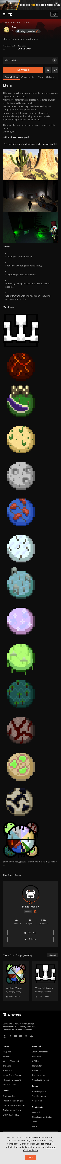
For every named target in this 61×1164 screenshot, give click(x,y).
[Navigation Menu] (4, 14)
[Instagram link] (4, 1036)
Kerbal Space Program (12, 1075)
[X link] (26, 1036)
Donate (32, 932)
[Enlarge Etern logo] (6, 29)
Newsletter (37, 1066)
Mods (26, 22)
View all (52, 955)
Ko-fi (45, 862)
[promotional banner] (30, 5)
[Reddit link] (31, 1036)
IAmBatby (10, 284)
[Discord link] (20, 1036)
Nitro (34, 1126)
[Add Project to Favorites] (48, 70)
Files (40, 77)
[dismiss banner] (56, 3)
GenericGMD (12, 296)
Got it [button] (30, 1157)
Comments (27, 77)
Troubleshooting (39, 1096)
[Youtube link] (15, 1036)
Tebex (34, 1122)
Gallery (50, 77)
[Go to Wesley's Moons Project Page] (16, 981)
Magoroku (10, 275)
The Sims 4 (7, 1066)
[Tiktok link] (10, 1036)
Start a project (9, 1096)
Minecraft (7, 1057)
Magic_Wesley (30, 907)
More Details (11, 60)
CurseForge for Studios (42, 1117)
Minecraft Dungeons (12, 1080)
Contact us (37, 1101)
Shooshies (10, 266)
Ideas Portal (37, 1057)
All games (7, 1052)
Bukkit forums (38, 1075)
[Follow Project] (55, 70)
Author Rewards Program (14, 1106)
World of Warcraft (11, 1061)
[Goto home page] (10, 14)
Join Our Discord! (40, 1052)
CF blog (35, 1061)
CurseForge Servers (40, 1080)
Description (11, 77)
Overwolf (36, 1112)
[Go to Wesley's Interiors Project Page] (45, 981)
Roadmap (36, 1071)
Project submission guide (13, 1101)
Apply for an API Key (12, 1110)
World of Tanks (9, 1085)
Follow (32, 939)
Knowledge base (39, 1092)
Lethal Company (11, 22)
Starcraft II (7, 1071)
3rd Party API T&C (11, 1115)
